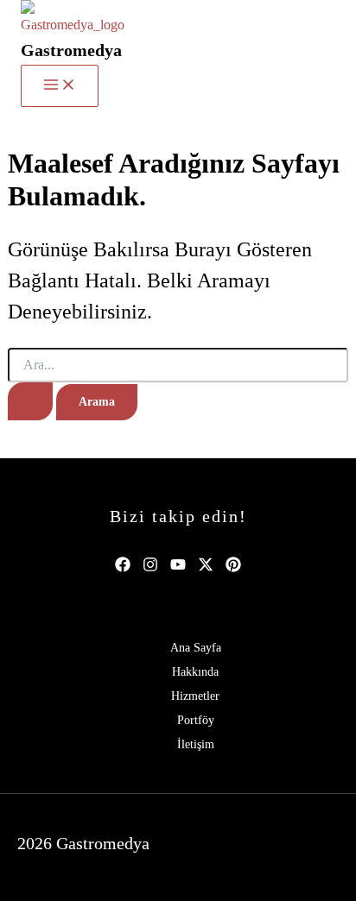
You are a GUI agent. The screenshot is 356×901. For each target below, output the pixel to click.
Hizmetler (195, 696)
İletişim (195, 744)
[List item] (122, 564)
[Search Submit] (30, 401)
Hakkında (195, 671)
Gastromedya (71, 50)
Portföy (195, 720)
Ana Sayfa (195, 647)
